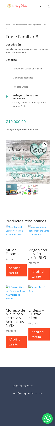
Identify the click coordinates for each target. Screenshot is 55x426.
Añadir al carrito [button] (15, 270)
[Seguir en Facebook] (23, 409)
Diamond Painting (27, 24)
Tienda (15, 24)
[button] (45, 144)
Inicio (8, 24)
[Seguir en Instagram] (31, 409)
